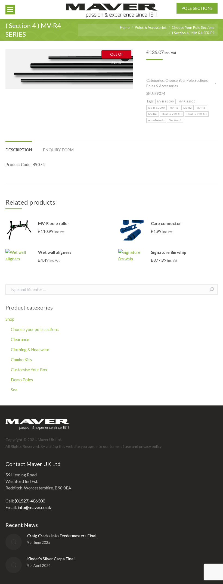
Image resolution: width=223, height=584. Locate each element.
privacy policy (150, 446)
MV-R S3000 (156, 107)
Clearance (20, 339)
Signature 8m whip (168, 252)
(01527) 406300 (30, 500)
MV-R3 (201, 107)
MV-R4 (152, 114)
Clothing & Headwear (30, 349)
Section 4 (175, 120)
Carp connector (166, 223)
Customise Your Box (29, 369)
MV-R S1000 (165, 101)
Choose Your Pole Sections (186, 80)
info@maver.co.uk (34, 507)
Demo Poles (22, 379)
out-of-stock (156, 120)
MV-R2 (187, 107)
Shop (9, 319)
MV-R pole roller (53, 223)
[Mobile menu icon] (10, 9)
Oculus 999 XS (197, 114)
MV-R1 (174, 107)
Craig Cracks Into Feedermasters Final (61, 535)
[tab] (18, 147)
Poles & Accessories (162, 86)
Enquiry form (58, 149)
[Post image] (13, 542)
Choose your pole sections (35, 329)
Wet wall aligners (54, 252)
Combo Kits (21, 359)
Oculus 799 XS (172, 114)
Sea (14, 389)
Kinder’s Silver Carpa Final (51, 558)
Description (18, 149)
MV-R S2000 (187, 101)
